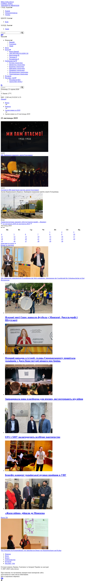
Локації (3, 99)
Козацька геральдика (16, 66)
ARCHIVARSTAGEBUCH (18, 53)
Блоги (7, 49)
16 (62, 237)
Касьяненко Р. (14, 59)
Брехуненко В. (14, 55)
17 (74, 237)
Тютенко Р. (13, 57)
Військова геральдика (17, 68)
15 (50, 237)
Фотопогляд (5, 280)
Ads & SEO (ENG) (15, 81)
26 (14, 241)
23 (62, 239)
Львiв (7, 29)
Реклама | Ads (10, 78)
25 (2, 241)
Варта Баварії (14, 51)
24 (74, 239)
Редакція (8, 76)
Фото (7, 48)
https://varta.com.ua (7, 2)
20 (26, 239)
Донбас (7, 15)
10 (74, 234)
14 (38, 237)
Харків (7, 11)
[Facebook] (2, 35)
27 (26, 241)
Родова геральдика (16, 63)
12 (14, 237)
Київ (6, 22)
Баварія (11, 42)
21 (38, 239)
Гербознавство (10, 61)
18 (2, 239)
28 (38, 241)
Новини (8, 554)
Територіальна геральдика (18, 74)
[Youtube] (1, 35)
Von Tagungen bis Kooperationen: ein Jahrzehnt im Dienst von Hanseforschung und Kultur (31, 550)
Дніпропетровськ (11, 13)
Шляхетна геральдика (17, 65)
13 (26, 237)
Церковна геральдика (17, 70)
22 (50, 239)
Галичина (12, 44)
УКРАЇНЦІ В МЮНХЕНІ (10, 4)
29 (50, 241)
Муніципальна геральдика (18, 72)
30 (62, 241)
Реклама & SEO (14, 80)
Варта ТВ (4, 517)
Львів (11, 46)
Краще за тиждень (7, 245)
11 (2, 237)
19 (14, 239)
